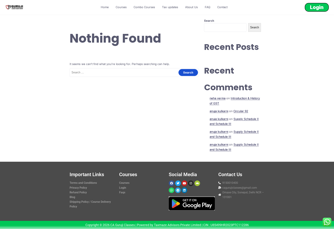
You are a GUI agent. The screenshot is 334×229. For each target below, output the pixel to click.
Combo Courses (144, 7)
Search (209, 20)
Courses (121, 7)
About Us (191, 7)
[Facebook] (171, 183)
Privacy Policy (78, 187)
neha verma (217, 98)
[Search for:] (134, 72)
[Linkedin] (184, 190)
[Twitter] (178, 183)
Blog (72, 197)
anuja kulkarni (219, 111)
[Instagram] (191, 183)
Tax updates (170, 7)
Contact (222, 7)
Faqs (122, 192)
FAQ (207, 7)
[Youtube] (184, 183)
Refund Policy (78, 192)
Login (317, 7)
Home (105, 7)
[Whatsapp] (171, 190)
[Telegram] (178, 190)
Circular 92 (240, 111)
